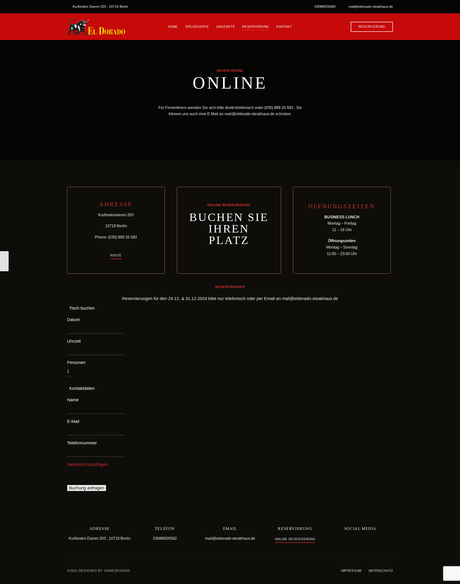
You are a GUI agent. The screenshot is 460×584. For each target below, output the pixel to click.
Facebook (356, 540)
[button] (372, 27)
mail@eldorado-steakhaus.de (370, 6)
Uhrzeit (74, 341)
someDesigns (117, 571)
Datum (73, 319)
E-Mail (73, 421)
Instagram (364, 540)
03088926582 (325, 6)
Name (73, 399)
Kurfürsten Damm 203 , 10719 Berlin (100, 6)
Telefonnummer (82, 443)
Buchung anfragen (86, 488)
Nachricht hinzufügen (87, 464)
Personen (76, 362)
